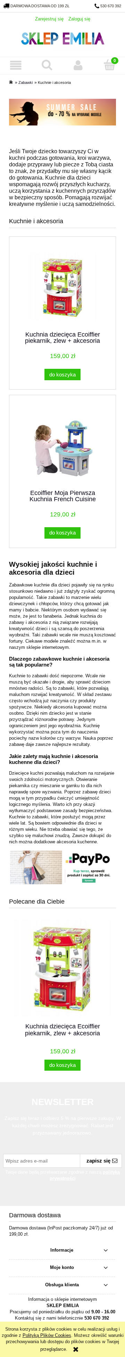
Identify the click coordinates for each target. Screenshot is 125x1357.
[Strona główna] (62, 37)
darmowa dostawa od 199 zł (39, 6)
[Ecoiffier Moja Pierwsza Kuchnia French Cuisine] (62, 445)
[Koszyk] (109, 64)
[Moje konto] (78, 65)
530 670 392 (110, 6)
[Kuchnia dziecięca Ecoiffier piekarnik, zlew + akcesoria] (62, 287)
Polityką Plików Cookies (47, 1335)
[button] (15, 65)
